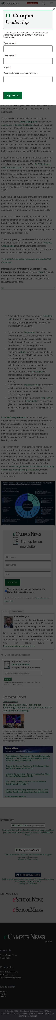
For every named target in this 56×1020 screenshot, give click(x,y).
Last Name (9, 55)
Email (6, 67)
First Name (9, 43)
